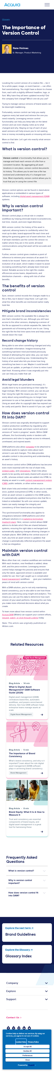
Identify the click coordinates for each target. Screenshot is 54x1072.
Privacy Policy (33, 1042)
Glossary (6, 19)
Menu (47, 4)
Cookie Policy (21, 1042)
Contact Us (12, 1017)
